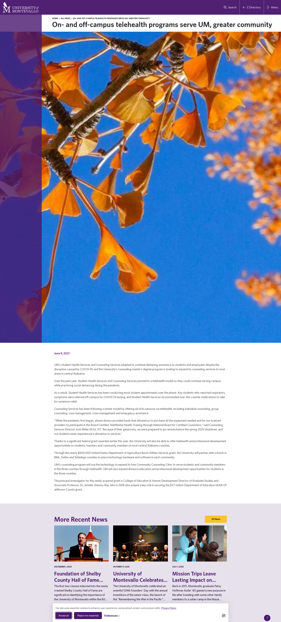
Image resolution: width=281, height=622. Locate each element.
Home (55, 18)
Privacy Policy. (169, 608)
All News (65, 18)
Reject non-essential (88, 615)
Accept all (64, 615)
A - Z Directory (252, 7)
